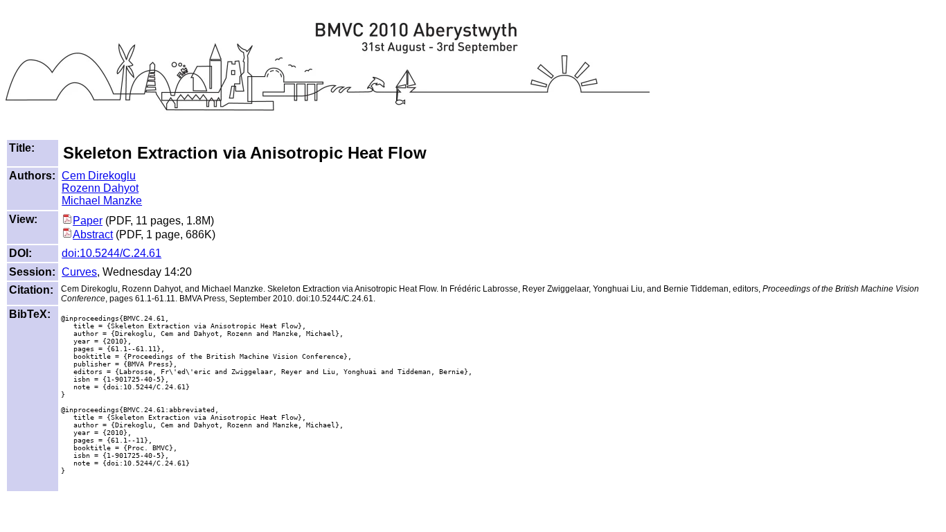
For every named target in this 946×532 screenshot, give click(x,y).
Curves (79, 272)
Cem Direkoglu (99, 175)
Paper (87, 221)
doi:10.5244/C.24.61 (111, 253)
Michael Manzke (102, 200)
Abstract (93, 234)
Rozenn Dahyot (100, 188)
